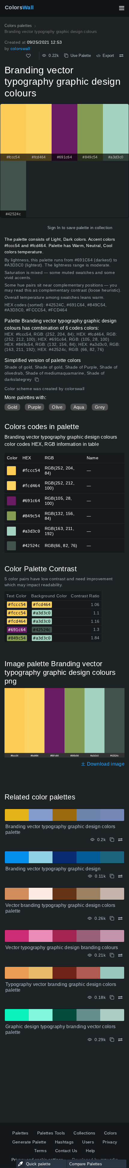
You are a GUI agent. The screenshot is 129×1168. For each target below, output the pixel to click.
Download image (105, 763)
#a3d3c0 (11, 528)
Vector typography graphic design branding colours (61, 947)
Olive (57, 407)
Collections (84, 1133)
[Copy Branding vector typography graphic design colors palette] (112, 840)
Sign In (53, 227)
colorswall (20, 48)
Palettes (20, 1133)
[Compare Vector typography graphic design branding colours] (120, 955)
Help (90, 1150)
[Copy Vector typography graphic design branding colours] (112, 955)
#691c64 (11, 498)
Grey (100, 407)
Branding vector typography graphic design (52, 868)
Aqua (79, 407)
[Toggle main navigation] (121, 8)
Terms (40, 1150)
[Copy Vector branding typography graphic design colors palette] (112, 918)
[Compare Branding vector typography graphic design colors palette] (120, 840)
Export (107, 55)
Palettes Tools (51, 1133)
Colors (19, 7)
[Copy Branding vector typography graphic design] (112, 876)
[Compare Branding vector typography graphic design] (120, 876)
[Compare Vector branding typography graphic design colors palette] (120, 918)
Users (88, 1142)
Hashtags (64, 1142)
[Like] (28, 56)
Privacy (110, 1142)
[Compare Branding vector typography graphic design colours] (121, 56)
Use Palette (79, 55)
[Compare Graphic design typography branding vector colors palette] (120, 1040)
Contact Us (66, 1150)
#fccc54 (11, 467)
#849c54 (11, 513)
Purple (34, 407)
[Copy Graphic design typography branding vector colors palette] (112, 1040)
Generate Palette (29, 1142)
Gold (12, 407)
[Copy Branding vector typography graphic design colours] (37, 379)
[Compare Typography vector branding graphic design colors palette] (120, 997)
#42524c (11, 543)
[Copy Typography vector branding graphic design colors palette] (112, 997)
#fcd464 (11, 482)
